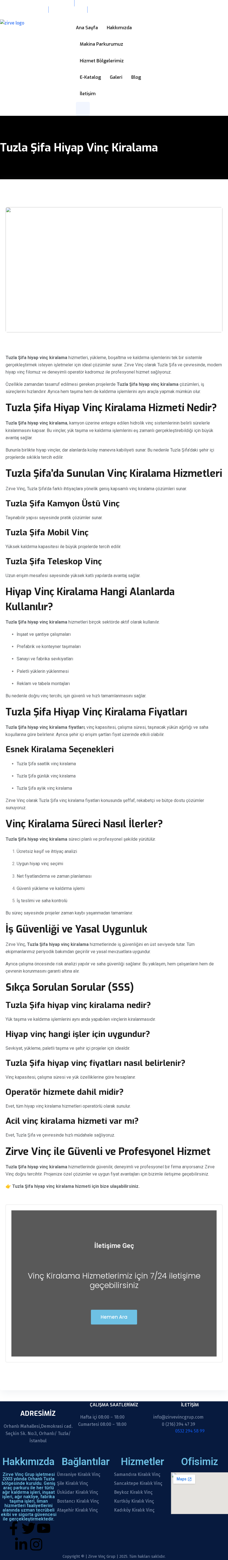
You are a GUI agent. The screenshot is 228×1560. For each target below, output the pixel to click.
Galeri (116, 77)
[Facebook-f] (14, 1528)
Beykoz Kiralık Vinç (133, 1492)
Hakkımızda (119, 28)
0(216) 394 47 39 (67, 9)
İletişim (88, 94)
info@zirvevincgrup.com (22, 9)
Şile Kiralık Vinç (72, 1483)
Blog (136, 77)
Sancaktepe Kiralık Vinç (138, 1483)
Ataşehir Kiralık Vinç (77, 1510)
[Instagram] (36, 1544)
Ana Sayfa (87, 28)
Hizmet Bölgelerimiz (102, 61)
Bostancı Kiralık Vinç (78, 1501)
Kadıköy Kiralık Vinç (134, 1510)
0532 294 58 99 (15, 16)
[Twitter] (29, 1528)
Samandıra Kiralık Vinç (137, 1474)
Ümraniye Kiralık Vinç (78, 1474)
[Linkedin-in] (21, 1544)
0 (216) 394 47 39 (178, 1424)
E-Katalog (90, 77)
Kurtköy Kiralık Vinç (134, 1501)
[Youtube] (44, 1528)
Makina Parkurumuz (101, 44)
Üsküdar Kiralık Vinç (77, 1492)
